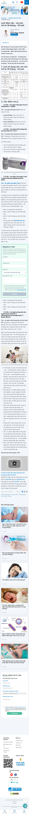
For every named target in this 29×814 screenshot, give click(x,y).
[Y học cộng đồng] (14, 779)
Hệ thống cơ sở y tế (7, 745)
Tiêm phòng (22, 494)
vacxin (10, 496)
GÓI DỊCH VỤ (21, 479)
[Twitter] (24, 491)
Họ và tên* (5, 680)
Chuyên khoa (19, 740)
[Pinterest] (26, 491)
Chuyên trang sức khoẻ (15, 18)
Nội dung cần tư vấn (7, 275)
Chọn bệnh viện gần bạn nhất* (11, 691)
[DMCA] (14, 793)
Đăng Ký (14, 294)
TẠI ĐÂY (16, 481)
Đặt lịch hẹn (19, 747)
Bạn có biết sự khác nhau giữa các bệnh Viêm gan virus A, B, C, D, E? (13, 634)
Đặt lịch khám (14, 34)
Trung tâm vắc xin (5, 19)
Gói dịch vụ (18, 743)
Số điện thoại (6, 263)
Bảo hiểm (18, 745)
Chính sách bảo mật (21, 290)
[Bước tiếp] (14, 782)
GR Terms (14, 803)
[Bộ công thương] (14, 789)
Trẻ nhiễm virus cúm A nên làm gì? (13, 580)
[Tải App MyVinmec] (8, 763)
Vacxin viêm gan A (6, 494)
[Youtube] (11, 774)
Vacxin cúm (4, 496)
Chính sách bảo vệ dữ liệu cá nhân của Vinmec (14, 799)
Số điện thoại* (6, 686)
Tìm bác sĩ (6, 748)
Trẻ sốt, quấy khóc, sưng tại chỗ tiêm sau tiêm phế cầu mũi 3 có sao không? (14, 606)
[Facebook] (22, 491)
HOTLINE (8, 479)
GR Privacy (14, 801)
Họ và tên (5, 257)
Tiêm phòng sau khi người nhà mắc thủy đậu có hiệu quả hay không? (14, 661)
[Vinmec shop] (20, 762)
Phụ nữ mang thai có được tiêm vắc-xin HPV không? (14, 553)
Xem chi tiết (14, 36)
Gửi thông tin (14, 713)
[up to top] (25, 800)
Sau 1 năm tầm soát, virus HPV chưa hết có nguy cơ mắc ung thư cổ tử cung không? (14, 525)
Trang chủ (3, 18)
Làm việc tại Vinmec (6, 751)
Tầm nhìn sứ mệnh (8, 742)
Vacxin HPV (15, 494)
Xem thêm (4, 531)
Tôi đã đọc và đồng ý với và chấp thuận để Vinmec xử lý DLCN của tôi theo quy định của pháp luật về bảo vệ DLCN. (15, 709)
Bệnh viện (5, 269)
